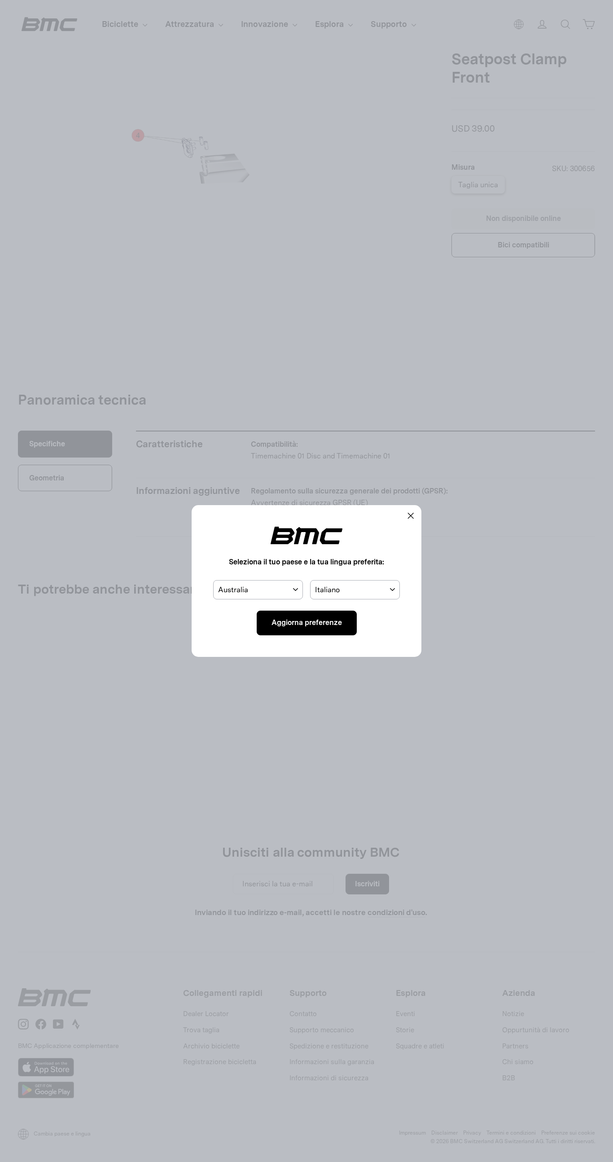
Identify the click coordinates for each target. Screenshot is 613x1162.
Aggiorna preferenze (306, 622)
